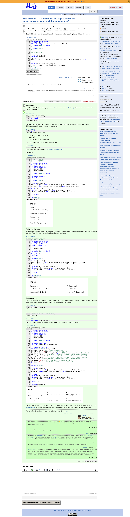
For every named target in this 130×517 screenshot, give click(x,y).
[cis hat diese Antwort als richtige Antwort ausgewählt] (24, 112)
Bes (87, 442)
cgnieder (85, 88)
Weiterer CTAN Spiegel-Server (110, 79)
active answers (49, 101)
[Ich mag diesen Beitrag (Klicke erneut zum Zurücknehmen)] (24, 26)
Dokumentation (54, 149)
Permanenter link (30, 414)
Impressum (64, 510)
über (55, 510)
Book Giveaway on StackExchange (111, 43)
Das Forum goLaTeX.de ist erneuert (111, 73)
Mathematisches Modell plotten (110, 81)
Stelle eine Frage (116, 7)
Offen (87, 7)
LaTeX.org (104, 88)
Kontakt (89, 510)
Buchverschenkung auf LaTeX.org (111, 41)
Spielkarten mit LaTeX (108, 77)
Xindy (54, 437)
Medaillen (79, 7)
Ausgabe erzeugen (32, 71)
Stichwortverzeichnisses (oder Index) (63, 108)
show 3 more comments (91, 461)
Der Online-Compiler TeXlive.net (111, 72)
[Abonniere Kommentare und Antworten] (100, 31)
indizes (39, 74)
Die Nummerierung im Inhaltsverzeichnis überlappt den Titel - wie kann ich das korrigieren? (110, 185)
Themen (60, 7)
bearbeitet (65, 77)
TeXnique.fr (105, 90)
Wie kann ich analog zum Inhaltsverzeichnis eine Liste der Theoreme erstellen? (109, 178)
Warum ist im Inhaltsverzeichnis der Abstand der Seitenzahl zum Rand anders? (110, 152)
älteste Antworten (61, 101)
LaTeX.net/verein (112, 58)
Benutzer (69, 7)
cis (82, 79)
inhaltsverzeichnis (31, 74)
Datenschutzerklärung (75, 510)
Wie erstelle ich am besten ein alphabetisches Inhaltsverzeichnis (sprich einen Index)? (49, 19)
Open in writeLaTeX (31, 37)
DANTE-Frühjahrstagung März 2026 (112, 66)
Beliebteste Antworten (89, 101)
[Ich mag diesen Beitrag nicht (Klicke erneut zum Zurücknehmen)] (24, 31)
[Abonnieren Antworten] (100, 28)
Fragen (51, 7)
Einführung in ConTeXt (108, 75)
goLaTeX (104, 86)
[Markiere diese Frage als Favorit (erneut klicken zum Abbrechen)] (24, 33)
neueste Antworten (74, 101)
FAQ (59, 510)
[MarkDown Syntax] (96, 470)
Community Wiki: (92, 493)
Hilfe (84, 510)
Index (49, 85)
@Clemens (40, 435)
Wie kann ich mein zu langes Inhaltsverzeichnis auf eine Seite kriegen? (109, 133)
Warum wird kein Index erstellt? (109, 190)
